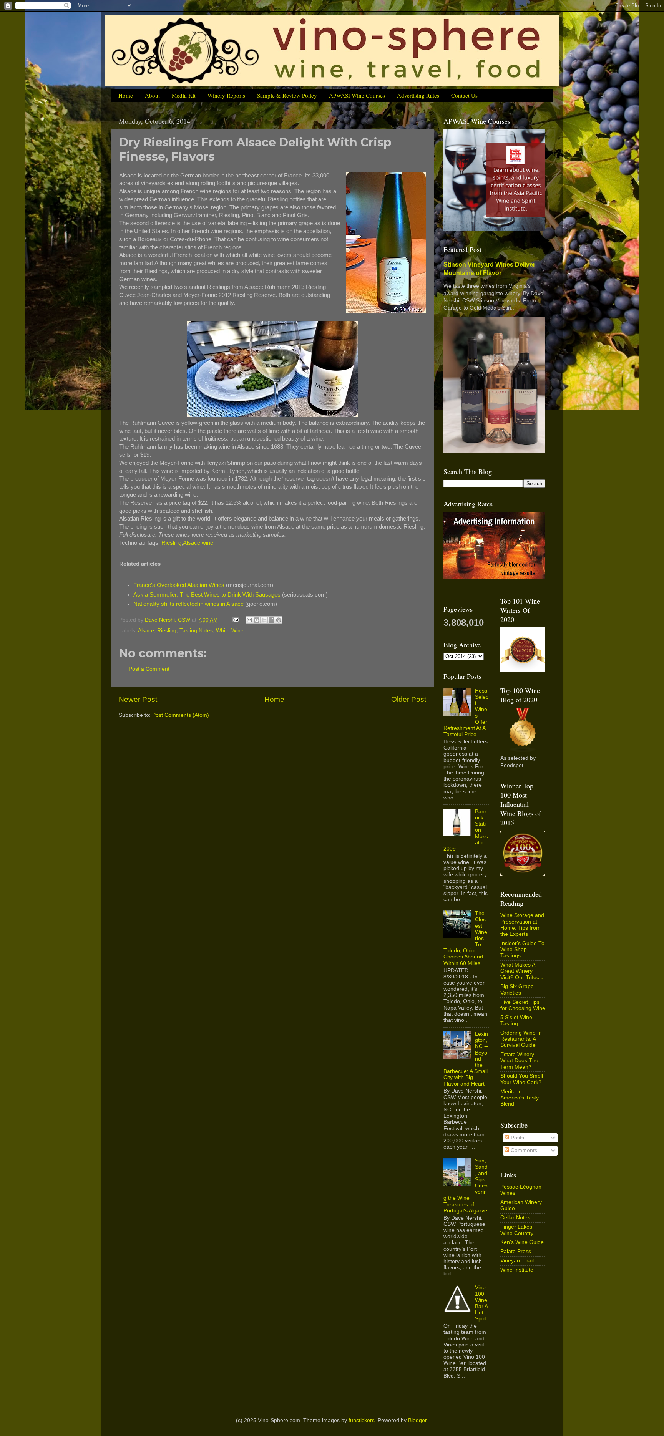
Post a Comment (149, 669)
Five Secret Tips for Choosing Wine (522, 1005)
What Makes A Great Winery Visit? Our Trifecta (522, 971)
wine (207, 543)
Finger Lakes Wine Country (516, 1230)
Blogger (417, 1420)
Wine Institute (516, 1270)
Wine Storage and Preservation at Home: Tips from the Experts (522, 924)
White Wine (230, 630)
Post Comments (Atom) (180, 715)
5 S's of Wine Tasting (516, 1020)
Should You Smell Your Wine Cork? (521, 1079)
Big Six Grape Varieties (517, 989)
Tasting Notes (196, 630)
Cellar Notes (515, 1217)
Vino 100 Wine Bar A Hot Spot (481, 1303)
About (152, 95)
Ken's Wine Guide (522, 1242)
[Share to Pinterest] (278, 620)
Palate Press (515, 1251)
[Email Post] (235, 620)
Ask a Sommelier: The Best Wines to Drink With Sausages (207, 595)
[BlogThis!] (257, 620)
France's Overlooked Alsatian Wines (178, 585)
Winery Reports (226, 95)
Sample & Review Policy (287, 95)
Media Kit (184, 95)
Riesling (171, 543)
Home (125, 95)
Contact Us (464, 95)
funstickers (362, 1420)
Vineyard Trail (517, 1261)
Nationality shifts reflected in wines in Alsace (188, 604)
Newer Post (138, 699)
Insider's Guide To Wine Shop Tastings (522, 949)
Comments (523, 1150)
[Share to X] (264, 620)
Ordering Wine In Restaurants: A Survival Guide (521, 1039)
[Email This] (249, 620)
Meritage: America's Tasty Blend (519, 1098)
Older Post (408, 699)
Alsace (191, 543)
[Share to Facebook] (271, 620)
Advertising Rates (418, 95)
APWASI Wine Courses (357, 95)
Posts (516, 1138)
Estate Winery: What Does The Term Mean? (519, 1060)
